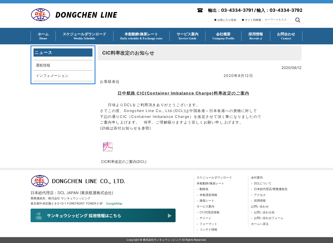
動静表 (204, 189)
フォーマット (208, 224)
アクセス (260, 195)
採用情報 (260, 200)
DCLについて (262, 183)
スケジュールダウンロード (214, 177)
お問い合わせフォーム (268, 218)
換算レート (207, 200)
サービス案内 (205, 206)
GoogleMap (114, 203)
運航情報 (43, 65)
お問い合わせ (260, 206)
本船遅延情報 (208, 195)
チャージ (205, 218)
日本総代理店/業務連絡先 (270, 189)
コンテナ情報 (208, 229)
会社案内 (257, 177)
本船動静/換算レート (210, 183)
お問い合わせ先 (264, 212)
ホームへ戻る (260, 224)
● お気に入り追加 (225, 19)
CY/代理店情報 (210, 212)
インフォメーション (52, 75)
